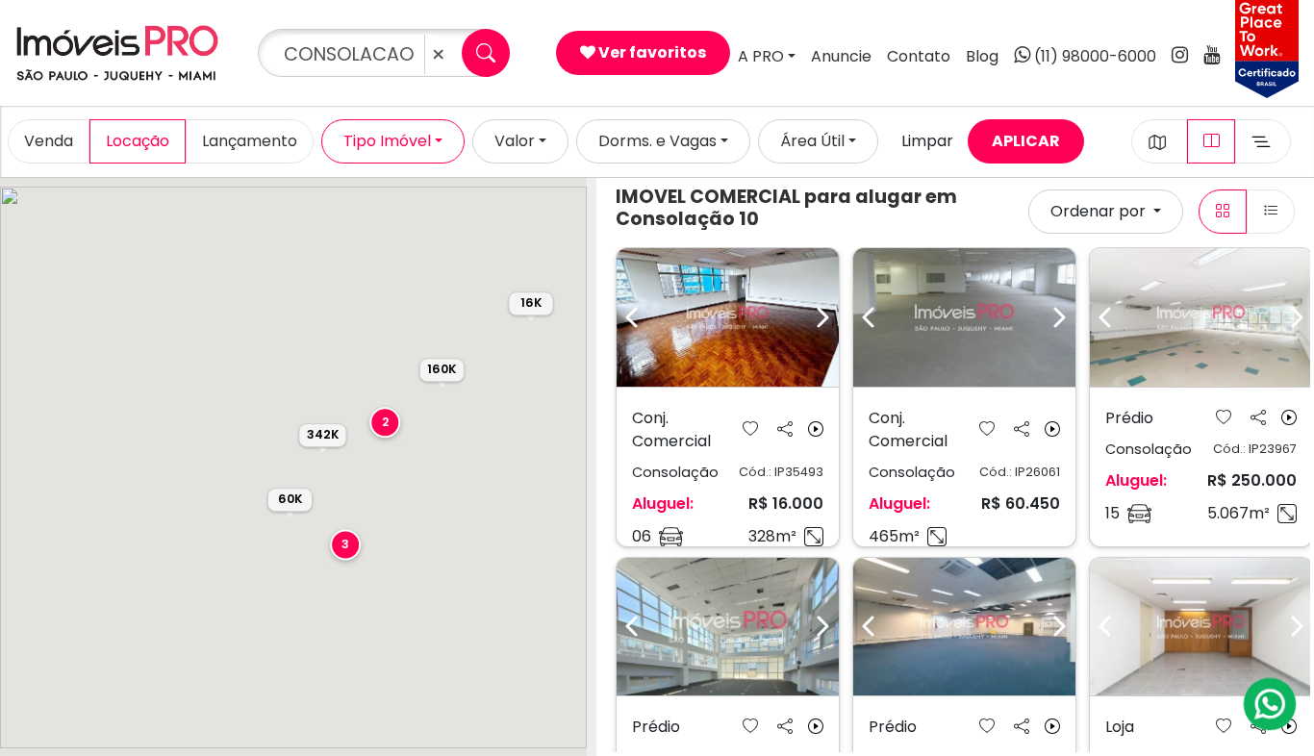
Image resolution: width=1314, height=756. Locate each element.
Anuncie (841, 56)
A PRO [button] (761, 56)
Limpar (927, 141)
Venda (48, 141)
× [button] (438, 54)
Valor (514, 141)
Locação (137, 141)
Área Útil (812, 141)
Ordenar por (1100, 211)
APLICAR (1026, 141)
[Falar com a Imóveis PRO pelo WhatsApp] (1271, 704)
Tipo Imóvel (387, 141)
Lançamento (249, 141)
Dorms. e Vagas (657, 141)
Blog (982, 56)
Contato (918, 56)
